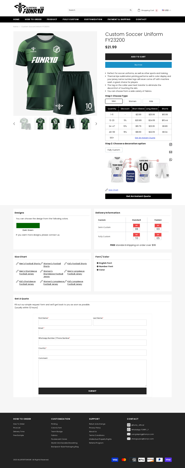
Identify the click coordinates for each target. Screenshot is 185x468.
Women (132, 101)
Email (41, 328)
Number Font (106, 266)
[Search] (100, 10)
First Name (43, 318)
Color (102, 269)
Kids (151, 101)
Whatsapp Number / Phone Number (54, 338)
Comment (43, 358)
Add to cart (138, 56)
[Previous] (14, 124)
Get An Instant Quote (145, 137)
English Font (105, 263)
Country (42, 348)
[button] (92, 391)
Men (114, 101)
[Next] (96, 124)
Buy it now (138, 65)
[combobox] (98, 10)
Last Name (98, 318)
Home (15, 26)
